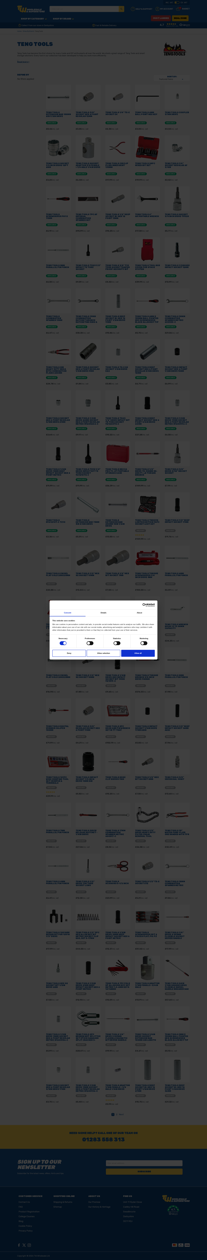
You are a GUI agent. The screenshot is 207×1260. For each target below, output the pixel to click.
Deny (69, 653)
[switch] (90, 643)
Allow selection (103, 653)
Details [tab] (103, 613)
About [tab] (139, 613)
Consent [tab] (67, 613)
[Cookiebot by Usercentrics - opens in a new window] (144, 605)
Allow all (138, 653)
